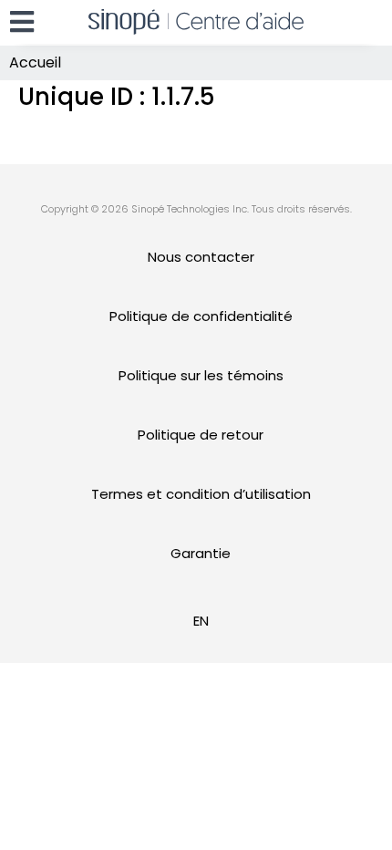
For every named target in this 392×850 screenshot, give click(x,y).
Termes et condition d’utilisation (201, 493)
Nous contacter (201, 256)
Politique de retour (200, 434)
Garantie (200, 553)
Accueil (35, 62)
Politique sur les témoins (201, 375)
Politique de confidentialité (201, 316)
